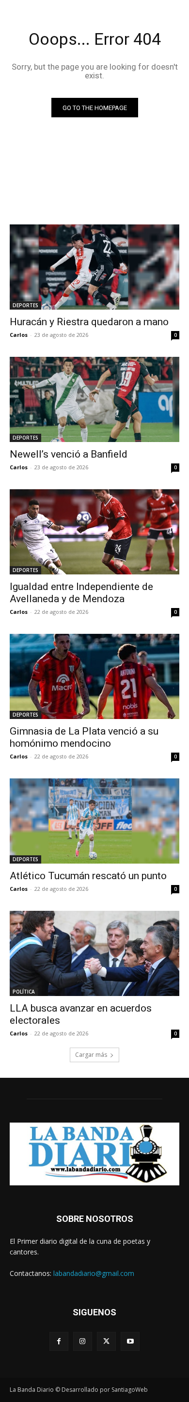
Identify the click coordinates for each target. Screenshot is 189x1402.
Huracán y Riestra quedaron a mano (89, 322)
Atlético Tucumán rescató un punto (88, 876)
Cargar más (91, 1055)
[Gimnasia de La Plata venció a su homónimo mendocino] (94, 676)
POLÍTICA (24, 991)
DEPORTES (25, 305)
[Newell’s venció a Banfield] (94, 399)
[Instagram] (82, 1341)
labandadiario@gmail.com (93, 1273)
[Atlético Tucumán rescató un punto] (94, 821)
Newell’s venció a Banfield (68, 454)
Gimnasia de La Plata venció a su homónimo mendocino (84, 737)
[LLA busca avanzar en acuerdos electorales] (94, 953)
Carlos (19, 334)
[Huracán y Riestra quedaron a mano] (94, 267)
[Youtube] (130, 1341)
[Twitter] (106, 1341)
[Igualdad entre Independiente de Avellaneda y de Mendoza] (94, 531)
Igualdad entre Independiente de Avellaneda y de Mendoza (81, 593)
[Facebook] (58, 1341)
